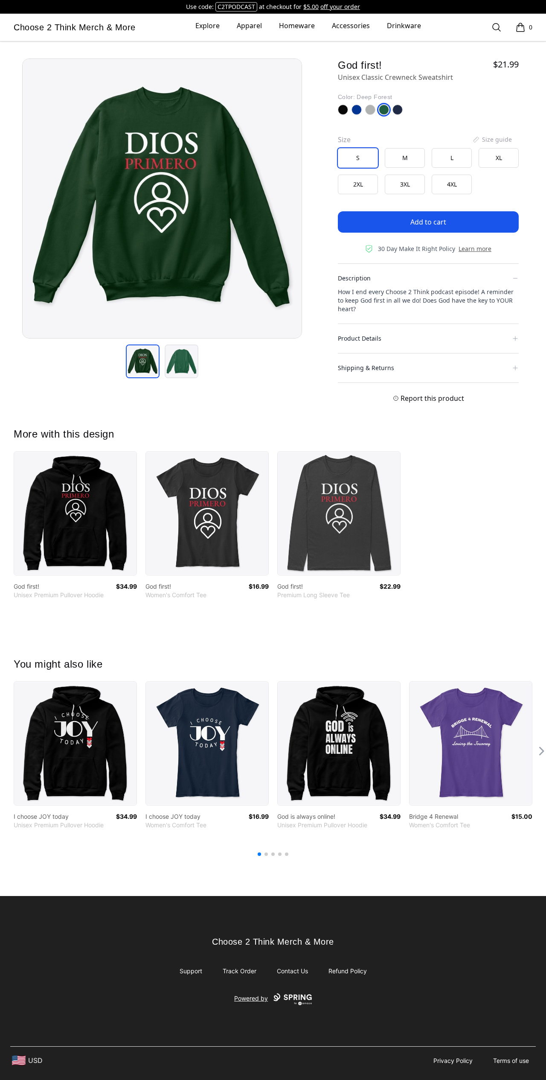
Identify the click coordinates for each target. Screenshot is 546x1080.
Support (191, 971)
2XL (358, 184)
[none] (492, 139)
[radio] (358, 158)
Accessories (351, 25)
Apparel (249, 25)
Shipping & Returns (366, 368)
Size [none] (344, 139)
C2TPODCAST (236, 7)
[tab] (143, 361)
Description (354, 278)
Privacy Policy (453, 1060)
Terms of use (511, 1060)
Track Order (239, 971)
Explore (207, 25)
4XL (452, 184)
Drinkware (404, 25)
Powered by (251, 998)
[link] (75, 513)
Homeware (297, 25)
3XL (405, 184)
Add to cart (428, 222)
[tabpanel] (162, 198)
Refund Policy (347, 971)
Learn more (475, 249)
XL (499, 158)
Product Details (359, 338)
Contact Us (292, 971)
